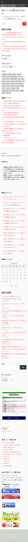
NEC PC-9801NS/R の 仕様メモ (12, 105)
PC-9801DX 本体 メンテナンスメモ (14, 121)
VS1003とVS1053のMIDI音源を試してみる (14, 311)
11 (14, 272)
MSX (16, 81)
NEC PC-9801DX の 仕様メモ (12, 103)
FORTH (7, 79)
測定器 (22, 90)
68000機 (19, 74)
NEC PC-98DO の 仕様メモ (11, 115)
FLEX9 (3, 79)
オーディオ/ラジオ (10, 86)
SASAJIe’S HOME (8, 449)
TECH (16, 83)
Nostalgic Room (8, 466)
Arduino (4, 76)
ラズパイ (8, 88)
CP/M (19, 76)
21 (24, 275)
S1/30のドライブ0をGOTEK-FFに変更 (14, 46)
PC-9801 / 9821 (5, 83)
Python (12, 83)
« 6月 (11, 286)
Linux (22, 79)
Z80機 (3, 86)
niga (12, 229)
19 (17, 275)
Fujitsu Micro (13, 79)
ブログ (3, 88)
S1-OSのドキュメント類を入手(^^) (12, 327)
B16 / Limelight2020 (12, 76)
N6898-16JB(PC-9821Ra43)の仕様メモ (15, 101)
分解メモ (14, 88)
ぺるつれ (6, 461)
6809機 (9, 74)
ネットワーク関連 (20, 86)
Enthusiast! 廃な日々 (9, 442)
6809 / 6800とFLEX (9, 447)
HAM (19, 79)
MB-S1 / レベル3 (5, 81)
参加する (23, 415)
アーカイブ (5, 378)
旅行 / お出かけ (15, 90)
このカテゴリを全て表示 (14, 413)
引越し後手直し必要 (6, 90)
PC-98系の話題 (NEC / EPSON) (12, 133)
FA (22, 76)
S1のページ (7, 456)
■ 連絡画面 (7, 135)
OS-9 (23, 81)
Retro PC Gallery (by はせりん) (12, 452)
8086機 (14, 74)
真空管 (3, 93)
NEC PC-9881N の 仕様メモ (11, 112)
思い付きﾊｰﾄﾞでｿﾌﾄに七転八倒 (13, 454)
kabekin (11, 199)
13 (21, 272)
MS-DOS (12, 81)
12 (17, 272)
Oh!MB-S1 (6, 463)
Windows (21, 83)
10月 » (16, 286)
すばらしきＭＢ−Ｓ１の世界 (12, 445)
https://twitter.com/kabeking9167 (11, 155)
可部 (18, 88)
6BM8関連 (4, 74)
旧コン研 (6, 459)
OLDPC (19, 81)
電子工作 (8, 93)
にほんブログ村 (6, 431)
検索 (3, 364)
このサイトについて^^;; (11, 138)
